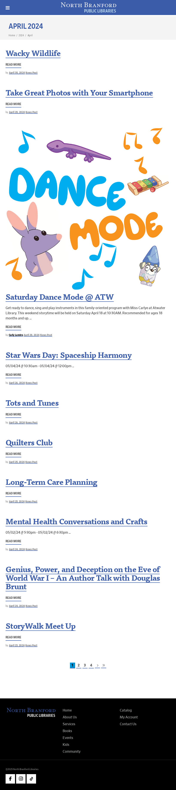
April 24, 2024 (17, 549)
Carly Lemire (16, 335)
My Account (129, 717)
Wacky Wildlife (33, 54)
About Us (70, 717)
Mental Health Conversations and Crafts (76, 522)
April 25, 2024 (17, 462)
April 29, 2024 (17, 112)
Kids (66, 744)
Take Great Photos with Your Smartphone (79, 94)
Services (69, 724)
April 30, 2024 (17, 72)
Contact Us (128, 724)
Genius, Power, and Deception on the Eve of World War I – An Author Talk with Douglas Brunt (83, 578)
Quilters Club (29, 443)
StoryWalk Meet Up (41, 627)
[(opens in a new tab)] (88, 207)
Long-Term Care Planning (51, 483)
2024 (21, 35)
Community (71, 751)
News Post (32, 72)
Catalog (126, 710)
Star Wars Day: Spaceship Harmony (69, 356)
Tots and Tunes (32, 404)
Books (67, 731)
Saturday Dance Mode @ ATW (60, 298)
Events (68, 738)
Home (12, 35)
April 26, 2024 (17, 383)
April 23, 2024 (17, 645)
